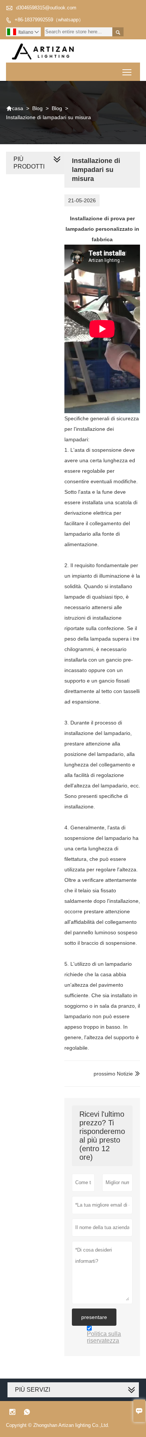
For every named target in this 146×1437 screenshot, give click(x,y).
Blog (37, 108)
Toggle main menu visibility (127, 71)
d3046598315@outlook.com (46, 7)
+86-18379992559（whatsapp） (49, 19)
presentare (94, 1317)
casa (14, 108)
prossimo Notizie (113, 1074)
